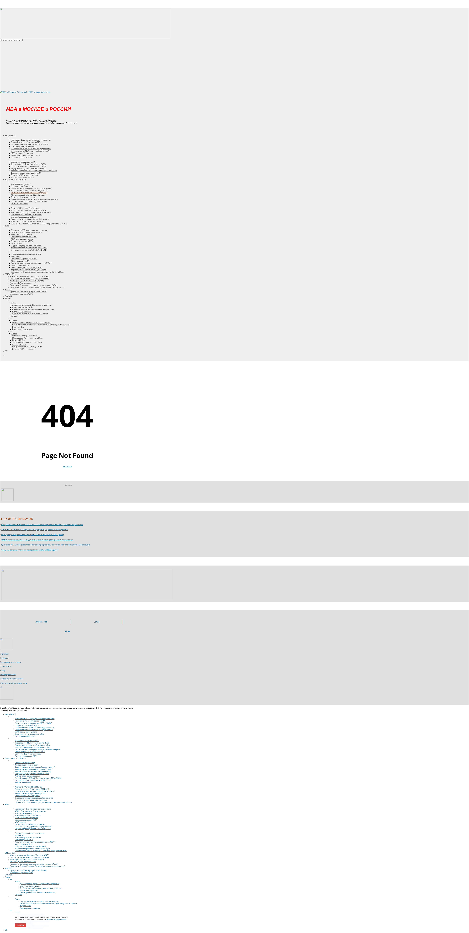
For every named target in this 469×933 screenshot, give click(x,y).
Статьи (18, 899)
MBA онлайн (20, 822)
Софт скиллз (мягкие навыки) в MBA (30, 846)
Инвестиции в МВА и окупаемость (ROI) (32, 743)
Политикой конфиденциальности (56, 919)
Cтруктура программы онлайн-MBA (30, 824)
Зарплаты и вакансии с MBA (27, 741)
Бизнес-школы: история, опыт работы (30, 793)
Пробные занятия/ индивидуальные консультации (40, 888)
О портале (4, 658)
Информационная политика (11, 679)
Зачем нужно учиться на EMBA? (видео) (27, 859)
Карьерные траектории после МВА (29, 734)
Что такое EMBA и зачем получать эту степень (29, 857)
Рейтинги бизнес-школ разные (27, 776)
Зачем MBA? (10, 714)
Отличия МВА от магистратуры (28, 754)
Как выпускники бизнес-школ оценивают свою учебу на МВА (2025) (48, 903)
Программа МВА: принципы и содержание (33, 809)
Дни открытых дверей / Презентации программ (39, 884)
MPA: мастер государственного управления (33, 826)
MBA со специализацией (25, 813)
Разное (8, 877)
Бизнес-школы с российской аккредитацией (33, 769)
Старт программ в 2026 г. (30, 886)
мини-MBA (19, 835)
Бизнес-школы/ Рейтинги (15, 758)
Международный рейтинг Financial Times (32, 774)
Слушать (18, 895)
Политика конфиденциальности (13, 683)
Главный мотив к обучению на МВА (30, 721)
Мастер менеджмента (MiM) (21, 873)
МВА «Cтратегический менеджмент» (30, 811)
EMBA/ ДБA (10, 853)
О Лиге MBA (6, 666)
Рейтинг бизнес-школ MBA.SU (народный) (33, 771)
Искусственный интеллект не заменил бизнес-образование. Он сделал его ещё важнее (42, 524)
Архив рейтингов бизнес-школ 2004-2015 (32, 789)
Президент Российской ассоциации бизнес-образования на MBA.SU (43, 802)
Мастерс (8, 868)
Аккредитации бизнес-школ (26, 765)
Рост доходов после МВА (25, 736)
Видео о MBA (25, 906)
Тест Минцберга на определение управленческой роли (37, 749)
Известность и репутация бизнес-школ (31, 800)
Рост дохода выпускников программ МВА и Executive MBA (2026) (32, 534)
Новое (17, 881)
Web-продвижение (8, 675)
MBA (7, 804)
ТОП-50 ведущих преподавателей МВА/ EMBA (35, 791)
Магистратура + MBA (24, 840)
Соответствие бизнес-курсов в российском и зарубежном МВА (41, 851)
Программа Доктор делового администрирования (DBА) (33, 864)
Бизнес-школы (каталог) (25, 763)
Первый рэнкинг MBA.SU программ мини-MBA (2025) (38, 778)
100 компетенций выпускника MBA (30, 752)
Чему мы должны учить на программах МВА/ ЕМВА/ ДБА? (29, 550)
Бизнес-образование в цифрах (27, 796)
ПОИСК (8, 875)
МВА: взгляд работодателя (26, 732)
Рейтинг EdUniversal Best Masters (28, 787)
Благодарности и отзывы (10, 662)
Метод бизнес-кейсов (23, 844)
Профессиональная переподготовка (29, 833)
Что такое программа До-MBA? (28, 837)
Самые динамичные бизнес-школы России (37, 892)
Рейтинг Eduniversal (23, 782)
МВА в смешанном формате (26, 818)
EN (6, 930)
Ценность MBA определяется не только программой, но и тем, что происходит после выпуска (45, 545)
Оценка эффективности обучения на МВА (32, 745)
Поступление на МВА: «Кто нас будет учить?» (34, 730)
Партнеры (4, 654)
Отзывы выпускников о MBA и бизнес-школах (39, 901)
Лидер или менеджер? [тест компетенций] (32, 747)
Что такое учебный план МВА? (28, 815)
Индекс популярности (29, 890)
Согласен (20, 925)
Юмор (2, 670)
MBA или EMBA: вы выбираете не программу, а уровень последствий (34, 529)
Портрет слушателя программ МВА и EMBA (33, 723)
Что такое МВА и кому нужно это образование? (34, 719)
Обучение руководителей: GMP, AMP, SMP (33, 829)
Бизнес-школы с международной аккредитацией (35, 767)
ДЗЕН (96, 622)
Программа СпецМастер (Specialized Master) (28, 870)
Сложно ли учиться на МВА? (27, 725)
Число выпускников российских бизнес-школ (34, 798)
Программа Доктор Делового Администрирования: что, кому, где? (37, 866)
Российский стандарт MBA (26, 756)
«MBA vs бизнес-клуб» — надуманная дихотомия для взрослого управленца (37, 540)
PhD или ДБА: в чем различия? (23, 862)
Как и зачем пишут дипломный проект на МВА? (35, 842)
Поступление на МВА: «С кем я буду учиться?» (34, 727)
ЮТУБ (67, 631)
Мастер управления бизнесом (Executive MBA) (29, 855)
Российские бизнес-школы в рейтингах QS (32, 780)
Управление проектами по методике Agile (32, 848)
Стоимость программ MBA (26, 820)
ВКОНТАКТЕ (41, 622)
